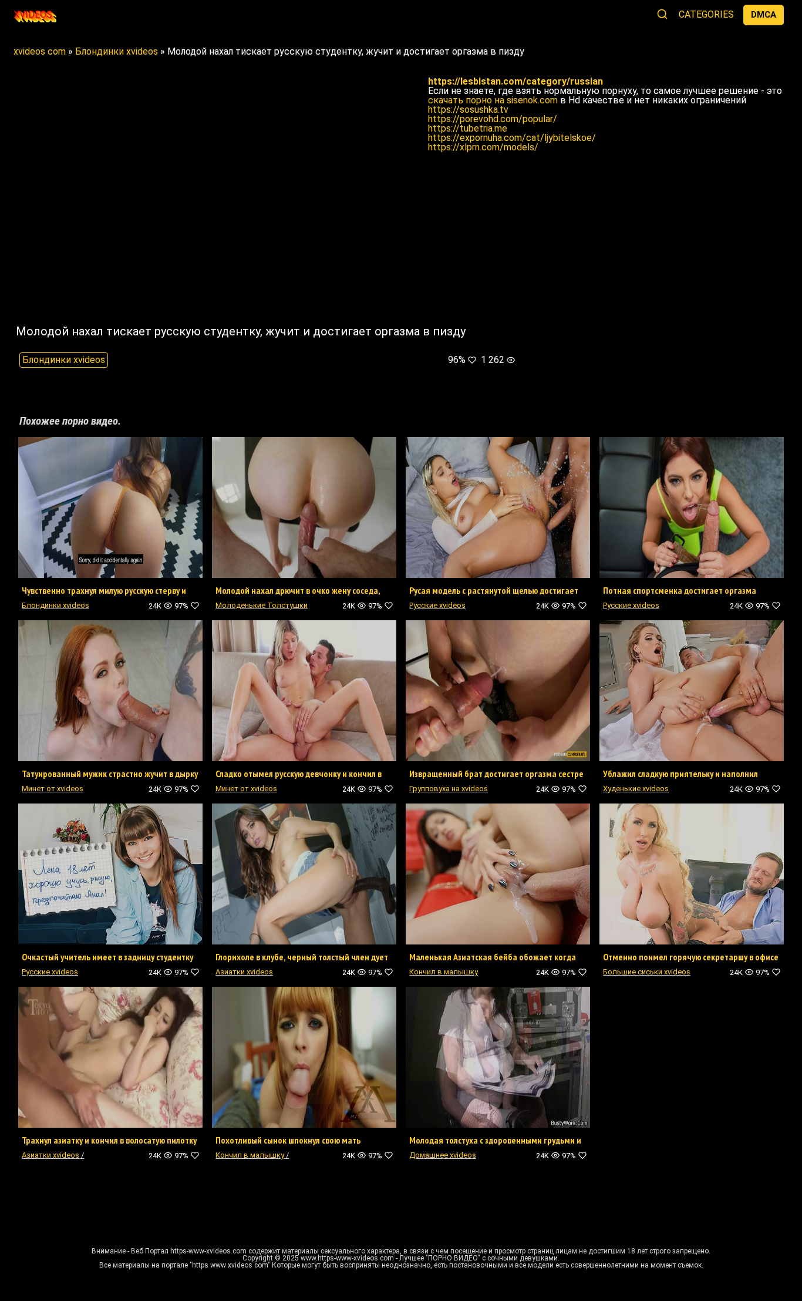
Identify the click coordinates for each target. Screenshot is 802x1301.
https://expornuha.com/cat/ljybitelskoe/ (512, 137)
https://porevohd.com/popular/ (492, 119)
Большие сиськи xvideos (646, 971)
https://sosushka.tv (468, 109)
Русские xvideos (437, 605)
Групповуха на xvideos (448, 788)
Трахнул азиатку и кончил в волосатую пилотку (109, 1140)
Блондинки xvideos (63, 359)
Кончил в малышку (443, 971)
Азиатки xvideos (244, 971)
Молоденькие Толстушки (261, 605)
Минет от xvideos (52, 788)
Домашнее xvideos (442, 1155)
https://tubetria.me (467, 128)
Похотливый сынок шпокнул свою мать (287, 1140)
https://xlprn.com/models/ (483, 147)
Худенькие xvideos (636, 788)
